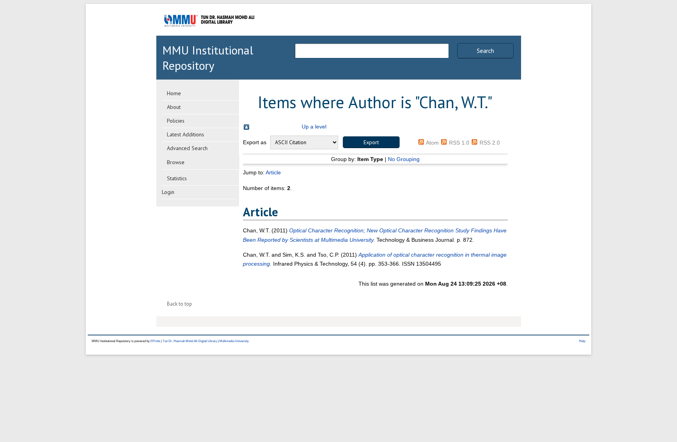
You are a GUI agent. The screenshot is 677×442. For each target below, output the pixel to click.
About (174, 106)
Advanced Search (187, 148)
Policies (176, 120)
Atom (432, 142)
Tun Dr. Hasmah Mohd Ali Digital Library (190, 341)
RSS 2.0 (490, 142)
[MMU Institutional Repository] (209, 34)
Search (485, 50)
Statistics (177, 178)
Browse (176, 162)
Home (174, 93)
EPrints (155, 341)
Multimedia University (234, 341)
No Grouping (404, 159)
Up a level (314, 126)
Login (168, 192)
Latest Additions (185, 134)
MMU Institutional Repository (207, 57)
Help (582, 341)
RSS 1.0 (459, 142)
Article (273, 172)
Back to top (179, 304)
